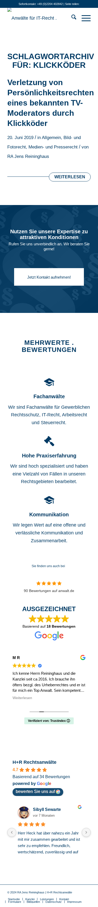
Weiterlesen (69, 177)
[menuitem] (71, 18)
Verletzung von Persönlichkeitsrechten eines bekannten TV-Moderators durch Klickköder (50, 103)
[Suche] (71, 18)
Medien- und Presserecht (53, 147)
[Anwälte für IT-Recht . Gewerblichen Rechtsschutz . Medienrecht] (40, 18)
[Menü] (83, 18)
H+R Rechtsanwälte (34, 762)
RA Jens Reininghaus (28, 156)
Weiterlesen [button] (22, 698)
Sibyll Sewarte (47, 809)
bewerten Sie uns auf (35, 791)
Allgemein (51, 137)
